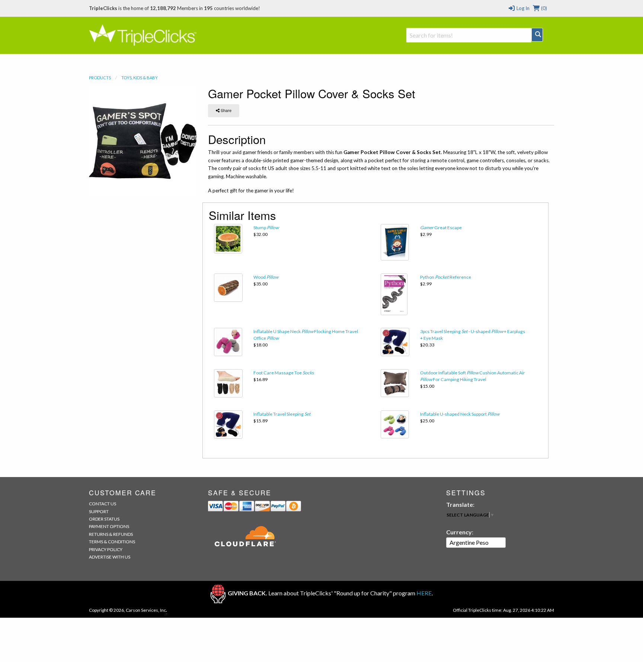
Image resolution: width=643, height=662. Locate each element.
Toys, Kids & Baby (139, 77)
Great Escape (441, 227)
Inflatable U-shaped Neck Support (459, 414)
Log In (522, 8)
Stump (266, 227)
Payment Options (109, 526)
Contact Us (102, 503)
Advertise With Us (109, 557)
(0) (543, 8)
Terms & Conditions (112, 541)
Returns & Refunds (111, 534)
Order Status (104, 519)
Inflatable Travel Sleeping (282, 414)
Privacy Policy (105, 549)
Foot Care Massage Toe (283, 372)
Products (100, 77)
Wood (265, 277)
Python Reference (445, 277)
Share (225, 110)
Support (99, 511)
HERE (424, 593)
